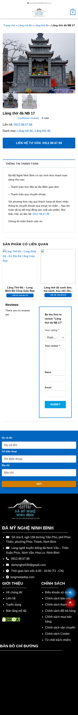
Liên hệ (11, 598)
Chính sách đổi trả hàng (60, 610)
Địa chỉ (6, 465)
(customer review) (29, 118)
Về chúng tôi (14, 592)
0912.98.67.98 (23, 124)
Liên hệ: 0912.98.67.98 (20, 295)
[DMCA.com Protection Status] (11, 619)
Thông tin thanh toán (22, 163)
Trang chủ (9, 25)
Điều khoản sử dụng (58, 592)
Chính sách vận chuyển (60, 627)
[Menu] (5, 12)
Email (48, 387)
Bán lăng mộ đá (16, 610)
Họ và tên (7, 438)
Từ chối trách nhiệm (58, 639)
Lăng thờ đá (42, 25)
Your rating (52, 330)
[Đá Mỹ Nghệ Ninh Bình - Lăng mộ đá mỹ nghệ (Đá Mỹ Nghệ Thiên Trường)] (39, 12)
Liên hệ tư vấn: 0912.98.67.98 (39, 143)
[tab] (39, 163)
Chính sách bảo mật (58, 598)
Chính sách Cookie (57, 633)
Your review (52, 346)
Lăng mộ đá (25, 25)
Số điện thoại (9, 451)
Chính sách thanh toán (59, 604)
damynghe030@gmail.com (40, 3)
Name (48, 372)
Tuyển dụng (13, 604)
